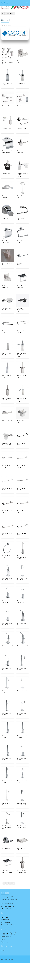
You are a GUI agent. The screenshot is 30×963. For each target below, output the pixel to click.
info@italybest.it (6, 909)
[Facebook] (4, 933)
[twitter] (4, 883)
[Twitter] (7, 933)
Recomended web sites (8, 925)
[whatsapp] (13, 883)
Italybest (4, 3)
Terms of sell (5, 919)
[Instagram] (11, 933)
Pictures (3, 939)
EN (4, 950)
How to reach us (6, 937)
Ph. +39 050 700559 (7, 906)
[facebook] (10, 883)
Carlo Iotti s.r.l (10, 14)
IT (1, 950)
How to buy (4, 917)
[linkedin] (7, 883)
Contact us (4, 942)
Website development (7, 959)
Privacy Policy (5, 922)
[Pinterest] (15, 933)
